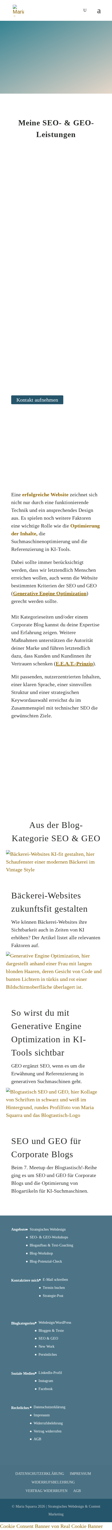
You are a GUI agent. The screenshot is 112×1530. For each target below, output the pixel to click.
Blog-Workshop (41, 1253)
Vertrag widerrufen (47, 1431)
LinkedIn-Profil (50, 1373)
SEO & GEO (48, 1338)
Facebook (46, 1389)
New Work (46, 1346)
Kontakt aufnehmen (37, 400)
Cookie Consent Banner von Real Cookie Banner (51, 1526)
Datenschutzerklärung (49, 1407)
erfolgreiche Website (45, 494)
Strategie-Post (53, 1296)
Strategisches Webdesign (48, 1229)
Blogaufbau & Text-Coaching (51, 1245)
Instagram (46, 1381)
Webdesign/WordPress (55, 1323)
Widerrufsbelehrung (48, 1423)
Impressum (42, 1415)
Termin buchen (54, 1288)
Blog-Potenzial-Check (46, 1261)
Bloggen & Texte (51, 1331)
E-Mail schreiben (55, 1280)
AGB (37, 1439)
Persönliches (48, 1355)
